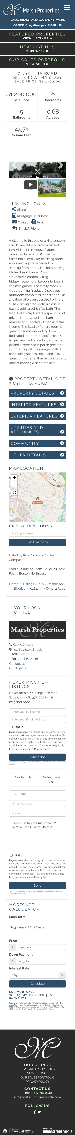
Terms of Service (15, 894)
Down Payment (21, 954)
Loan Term (17, 917)
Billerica (19, 588)
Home (13, 584)
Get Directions (37, 542)
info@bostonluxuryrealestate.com (37, 1097)
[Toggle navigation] (67, 8)
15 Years (38, 927)
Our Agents (17, 668)
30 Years (20, 927)
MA (41, 584)
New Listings (37, 1073)
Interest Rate (19, 968)
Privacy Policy (42, 749)
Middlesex (56, 584)
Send (37, 885)
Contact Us (17, 664)
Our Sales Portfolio (37, 1077)
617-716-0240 (34, 25)
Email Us (55, 25)
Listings (28, 584)
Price (13, 940)
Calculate (38, 984)
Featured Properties (38, 1069)
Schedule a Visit (51, 779)
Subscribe (37, 757)
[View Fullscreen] (14, 492)
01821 (34, 588)
